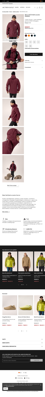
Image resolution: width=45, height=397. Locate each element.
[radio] (26, 36)
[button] (40, 1)
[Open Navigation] (42, 7)
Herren (10, 11)
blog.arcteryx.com (10, 391)
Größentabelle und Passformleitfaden (32, 48)
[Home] (8, 7)
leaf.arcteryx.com (16, 391)
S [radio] (30, 42)
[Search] (35, 7)
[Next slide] (27, 285)
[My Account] (37, 7)
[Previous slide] (18, 285)
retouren (11, 3)
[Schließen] (40, 385)
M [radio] (34, 42)
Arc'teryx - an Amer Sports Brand (33, 391)
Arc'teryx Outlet (5, 11)
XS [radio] (26, 42)
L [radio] (38, 42)
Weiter (5, 388)
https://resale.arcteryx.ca (23, 391)
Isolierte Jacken (16, 11)
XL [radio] (26, 46)
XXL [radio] (30, 46)
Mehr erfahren (5, 211)
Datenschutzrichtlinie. (10, 386)
